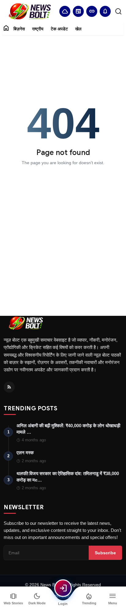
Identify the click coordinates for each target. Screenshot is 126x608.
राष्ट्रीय (37, 28)
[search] (118, 11)
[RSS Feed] (9, 387)
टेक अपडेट (59, 28)
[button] (105, 11)
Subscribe (105, 552)
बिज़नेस (19, 28)
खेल (78, 28)
